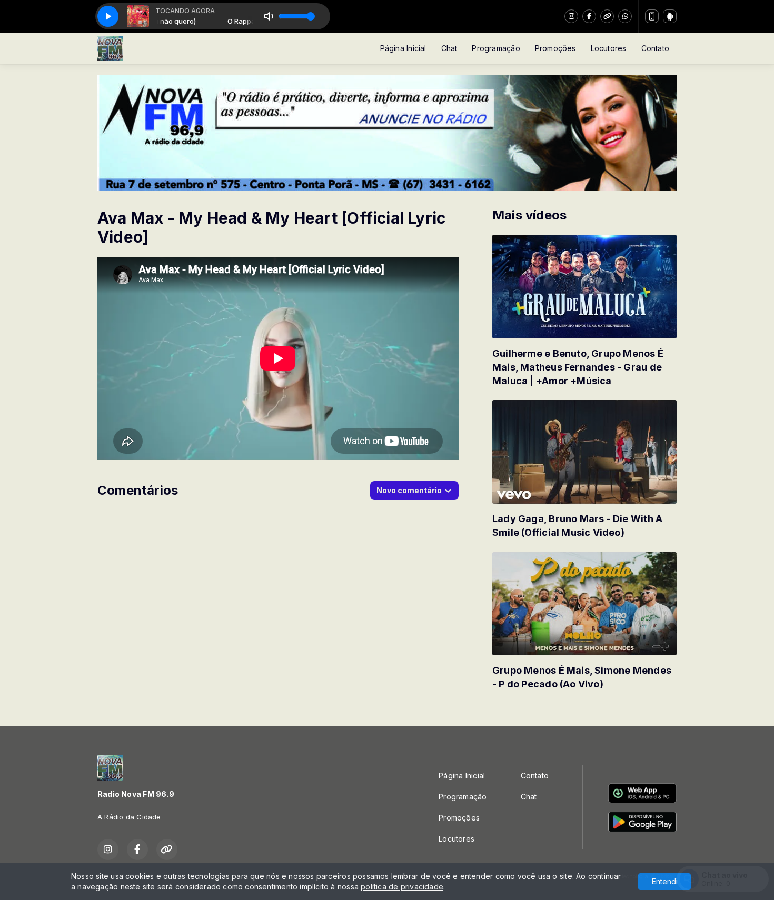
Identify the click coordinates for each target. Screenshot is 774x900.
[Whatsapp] (625, 16)
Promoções (555, 48)
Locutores (609, 48)
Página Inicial (403, 48)
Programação (496, 48)
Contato (655, 48)
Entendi (665, 881)
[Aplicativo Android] (670, 16)
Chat (449, 48)
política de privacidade (402, 886)
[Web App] (652, 16)
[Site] (607, 16)
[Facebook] (589, 16)
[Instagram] (571, 16)
